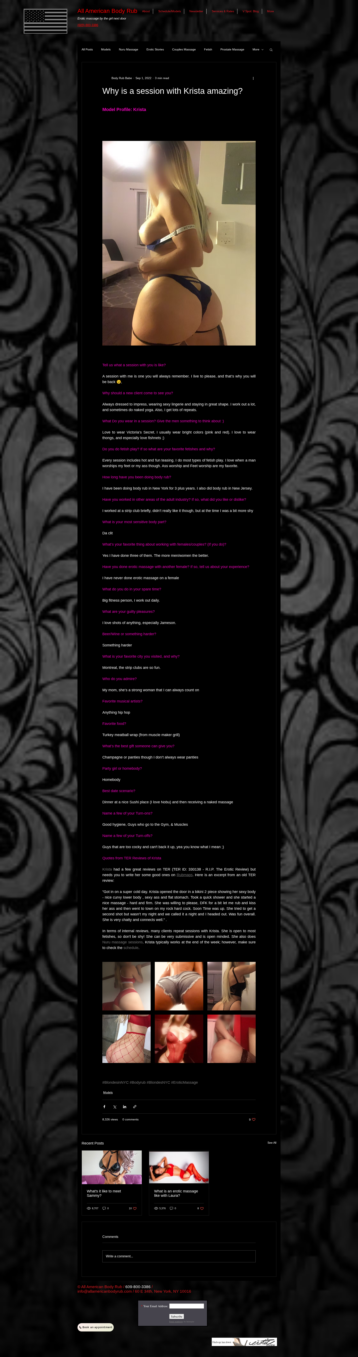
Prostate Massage (232, 49)
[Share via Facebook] (104, 1107)
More (256, 49)
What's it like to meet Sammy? (104, 1193)
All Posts (87, 49)
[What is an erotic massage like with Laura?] (179, 1167)
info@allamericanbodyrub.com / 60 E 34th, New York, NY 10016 (134, 1291)
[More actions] (253, 78)
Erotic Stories (155, 49)
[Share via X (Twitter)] (114, 1107)
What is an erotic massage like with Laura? (176, 1193)
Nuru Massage (128, 49)
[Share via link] (135, 1107)
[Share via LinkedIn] (125, 1107)
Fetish (208, 49)
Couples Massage (184, 49)
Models (106, 49)
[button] (271, 49)
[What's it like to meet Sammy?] (112, 1167)
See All (271, 1142)
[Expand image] (126, 986)
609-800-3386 (138, 1287)
